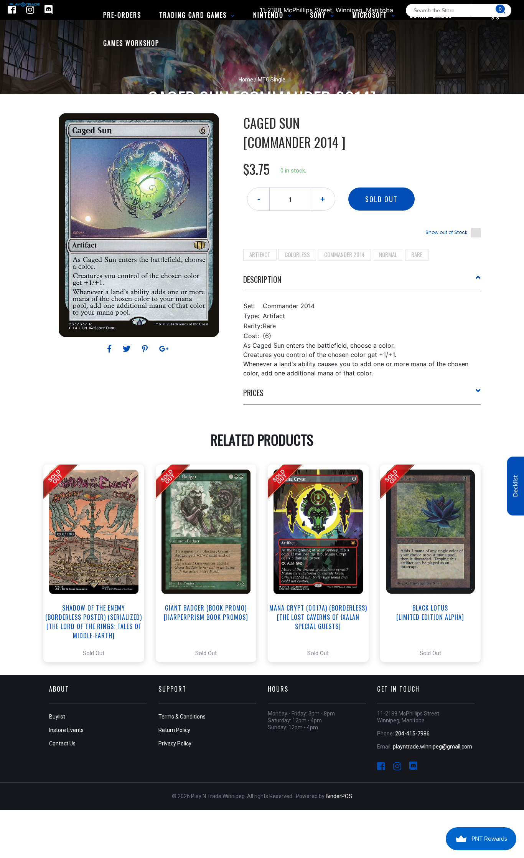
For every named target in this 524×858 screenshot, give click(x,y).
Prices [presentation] (253, 392)
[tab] (362, 282)
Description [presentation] (262, 279)
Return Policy (174, 730)
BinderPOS (339, 796)
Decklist (515, 486)
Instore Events (66, 730)
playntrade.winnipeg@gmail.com (432, 746)
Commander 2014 (344, 254)
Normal (388, 254)
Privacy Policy (174, 743)
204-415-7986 (412, 733)
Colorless (297, 254)
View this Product (97, 563)
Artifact (259, 254)
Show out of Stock (446, 232)
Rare (416, 254)
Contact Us (62, 743)
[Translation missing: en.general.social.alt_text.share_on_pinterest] (146, 348)
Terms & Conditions (182, 717)
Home (246, 79)
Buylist (57, 717)
